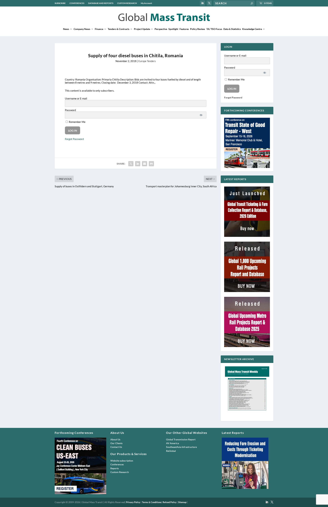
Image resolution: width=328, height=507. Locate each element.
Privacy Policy (133, 502)
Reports (114, 468)
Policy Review (197, 29)
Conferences (117, 464)
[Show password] (201, 115)
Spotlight (173, 29)
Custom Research (119, 472)
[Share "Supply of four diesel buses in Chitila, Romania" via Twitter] (130, 163)
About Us (115, 439)
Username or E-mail (76, 98)
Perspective (161, 29)
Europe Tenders (147, 61)
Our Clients (116, 443)
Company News (82, 29)
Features (184, 29)
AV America (172, 443)
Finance (99, 29)
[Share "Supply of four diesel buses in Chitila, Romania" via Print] (151, 163)
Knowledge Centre (252, 29)
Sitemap (182, 502)
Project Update (142, 29)
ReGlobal (171, 450)
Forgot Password (74, 138)
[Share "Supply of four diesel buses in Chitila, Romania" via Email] (144, 163)
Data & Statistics (232, 29)
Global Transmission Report (180, 439)
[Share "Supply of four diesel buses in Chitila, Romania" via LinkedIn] (137, 163)
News (66, 29)
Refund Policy (169, 502)
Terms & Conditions (151, 502)
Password (70, 110)
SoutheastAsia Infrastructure (181, 446)
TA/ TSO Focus (214, 29)
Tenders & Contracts (118, 29)
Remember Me (76, 121)
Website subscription (121, 460)
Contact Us (116, 446)
